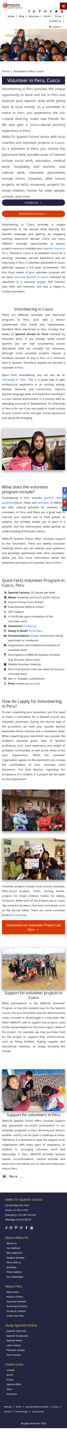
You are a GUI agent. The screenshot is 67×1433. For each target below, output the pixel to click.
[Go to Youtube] (31, 1227)
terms (18, 1406)
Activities (11, 1267)
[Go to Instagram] (10, 1227)
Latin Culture (14, 1345)
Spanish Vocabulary (17, 1335)
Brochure (34, 16)
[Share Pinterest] (64, 502)
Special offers (14, 1384)
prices (55, 1406)
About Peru (13, 1292)
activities (43, 502)
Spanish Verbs (14, 1340)
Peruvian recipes (16, 1350)
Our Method (13, 1248)
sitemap (8, 1406)
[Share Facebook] (64, 490)
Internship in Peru (14, 379)
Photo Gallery (14, 1271)
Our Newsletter (15, 1276)
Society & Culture (16, 1311)
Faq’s (9, 1389)
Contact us (55, 20)
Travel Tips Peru (15, 1315)
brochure (12, 1394)
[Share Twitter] (64, 496)
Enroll (47, 16)
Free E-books (14, 1354)
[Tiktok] (6, 1228)
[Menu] (63, 6)
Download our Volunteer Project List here (33, 927)
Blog (21, 16)
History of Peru (15, 1296)
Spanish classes (54, 498)
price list (35, 683)
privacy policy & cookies (37, 1406)
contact (11, 1370)
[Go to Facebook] (26, 1227)
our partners (38, 1411)
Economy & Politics (17, 1306)
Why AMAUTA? (14, 1252)
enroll (10, 1374)
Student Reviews (16, 1257)
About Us (12, 1243)
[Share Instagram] (64, 508)
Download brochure (31, 213)
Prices (58, 16)
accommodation (12, 502)
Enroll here (35, 631)
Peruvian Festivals (16, 1301)
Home (11, 16)
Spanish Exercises (16, 1330)
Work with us (14, 1262)
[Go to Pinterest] (16, 1227)
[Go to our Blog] (21, 1227)
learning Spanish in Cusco (31, 277)
